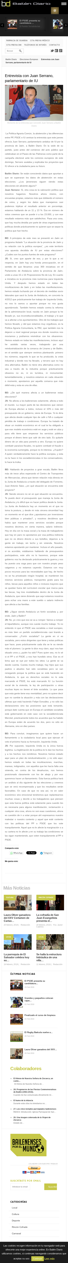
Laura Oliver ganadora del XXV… (41, 1049)
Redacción (25, 925)
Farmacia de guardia (17, 40)
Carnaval (16, 1233)
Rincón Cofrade (46, 897)
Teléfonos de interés (35, 45)
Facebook (56, 50)
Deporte (16, 1220)
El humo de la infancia (23, 1100)
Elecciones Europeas (29, 59)
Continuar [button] (37, 1258)
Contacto (54, 45)
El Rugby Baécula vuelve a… (39, 1032)
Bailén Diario (11, 59)
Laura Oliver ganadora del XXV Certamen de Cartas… (17, 918)
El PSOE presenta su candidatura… (35, 982)
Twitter (52, 50)
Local (8, 937)
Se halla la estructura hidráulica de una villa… (49, 957)
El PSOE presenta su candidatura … (30, 21)
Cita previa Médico (40, 40)
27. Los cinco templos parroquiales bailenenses (34, 1109)
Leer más (49, 1258)
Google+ (61, 50)
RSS (55, 10)
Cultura (9, 897)
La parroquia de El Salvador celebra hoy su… (16, 957)
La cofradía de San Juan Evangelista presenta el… (47, 918)
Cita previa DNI (14, 45)
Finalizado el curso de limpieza (40, 1015)
